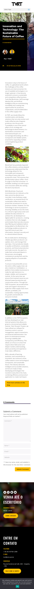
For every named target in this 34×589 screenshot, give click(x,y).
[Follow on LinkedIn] (4, 492)
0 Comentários (7, 42)
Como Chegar (11, 516)
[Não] (32, 583)
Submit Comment (23, 469)
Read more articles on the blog (16, 384)
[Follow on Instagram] (8, 492)
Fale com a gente (12, 571)
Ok (17, 586)
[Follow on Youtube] (15, 492)
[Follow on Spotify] (11, 492)
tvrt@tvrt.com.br (8, 557)
